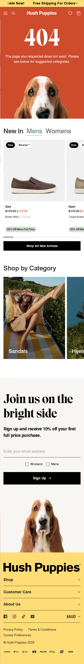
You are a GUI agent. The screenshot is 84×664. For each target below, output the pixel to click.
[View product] (7, 217)
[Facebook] (5, 616)
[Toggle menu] (5, 13)
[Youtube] (32, 616)
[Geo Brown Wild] (34, 170)
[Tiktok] (23, 616)
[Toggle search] (13, 13)
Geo (8, 206)
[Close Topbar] (80, 3)
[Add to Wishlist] (60, 144)
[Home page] (42, 13)
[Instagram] (14, 616)
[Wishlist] (70, 13)
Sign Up (39, 478)
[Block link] (34, 318)
